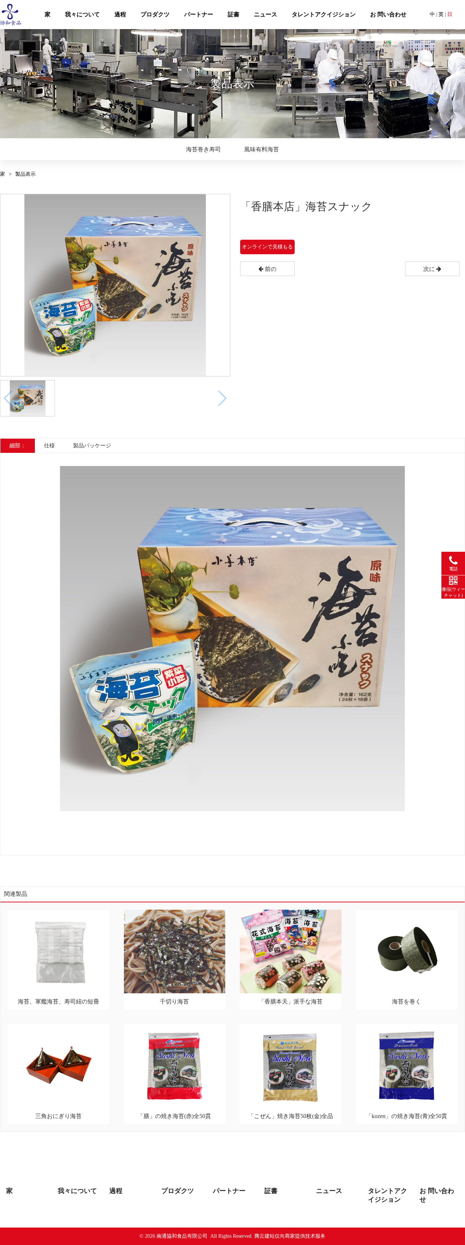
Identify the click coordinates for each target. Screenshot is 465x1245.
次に (429, 269)
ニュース (265, 14)
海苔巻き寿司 (203, 149)
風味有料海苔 (261, 149)
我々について (82, 14)
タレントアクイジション (324, 14)
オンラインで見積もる (267, 247)
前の (269, 269)
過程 (120, 14)
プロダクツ (155, 14)
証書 (233, 14)
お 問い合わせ (388, 14)
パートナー (198, 14)
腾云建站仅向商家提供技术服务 (290, 1236)
